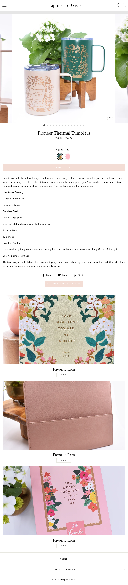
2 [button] (48, 125)
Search (64, 558)
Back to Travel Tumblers (66, 284)
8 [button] (66, 125)
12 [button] (78, 125)
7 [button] (63, 125)
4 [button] (54, 125)
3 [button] (51, 125)
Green (60, 157)
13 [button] (81, 125)
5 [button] (57, 125)
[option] (64, 68)
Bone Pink (68, 157)
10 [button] (72, 125)
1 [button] (45, 125)
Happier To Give (64, 5)
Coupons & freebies (64, 569)
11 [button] (75, 125)
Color (64, 150)
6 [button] (60, 125)
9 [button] (69, 125)
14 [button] (84, 125)
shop (64, 375)
